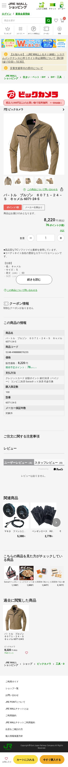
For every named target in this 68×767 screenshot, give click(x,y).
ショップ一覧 (11, 688)
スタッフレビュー (49, 462)
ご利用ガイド (11, 681)
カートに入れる (25, 759)
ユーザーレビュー (18, 462)
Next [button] (56, 144)
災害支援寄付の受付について (26, 68)
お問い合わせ (11, 695)
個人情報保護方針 (14, 736)
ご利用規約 (10, 715)
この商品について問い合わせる (42, 189)
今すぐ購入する (52, 759)
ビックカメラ (15, 109)
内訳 (62, 230)
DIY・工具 (56, 77)
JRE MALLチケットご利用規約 (20, 722)
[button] (56, 522)
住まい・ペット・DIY (34, 77)
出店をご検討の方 (14, 729)
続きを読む (34, 279)
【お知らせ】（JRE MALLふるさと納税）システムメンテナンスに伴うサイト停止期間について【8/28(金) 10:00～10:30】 (33, 58)
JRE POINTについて (15, 702)
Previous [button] (11, 144)
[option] (34, 144)
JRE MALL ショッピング (11, 77)
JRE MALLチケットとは (16, 708)
